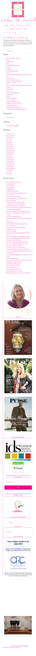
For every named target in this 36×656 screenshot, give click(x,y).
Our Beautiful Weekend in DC (14, 273)
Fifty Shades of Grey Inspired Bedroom (16, 231)
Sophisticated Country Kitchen (14, 107)
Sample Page (10, 98)
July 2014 (9, 175)
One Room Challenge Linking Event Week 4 (17, 247)
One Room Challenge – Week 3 (14, 249)
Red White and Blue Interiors (14, 267)
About (8, 63)
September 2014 (11, 172)
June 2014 (9, 177)
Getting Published (11, 187)
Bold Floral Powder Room (13, 69)
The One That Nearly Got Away (14, 185)
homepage (18, 45)
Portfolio (9, 91)
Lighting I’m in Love (12, 233)
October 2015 (10, 157)
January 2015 (10, 164)
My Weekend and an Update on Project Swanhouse (19, 276)
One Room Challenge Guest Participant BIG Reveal (19, 211)
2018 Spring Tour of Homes (13, 62)
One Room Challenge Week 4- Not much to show (18, 214)
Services (9, 100)
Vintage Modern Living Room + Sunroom (17, 112)
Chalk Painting (10, 193)
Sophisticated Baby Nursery (13, 105)
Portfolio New (10, 92)
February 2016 (10, 150)
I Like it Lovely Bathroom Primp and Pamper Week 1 (19, 78)
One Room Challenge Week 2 (14, 220)
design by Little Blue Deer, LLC (12, 651)
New (8, 87)
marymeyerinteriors (11, 129)
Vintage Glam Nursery (12, 109)
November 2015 (10, 155)
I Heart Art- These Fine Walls (13, 243)
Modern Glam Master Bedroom (14, 85)
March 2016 (10, 148)
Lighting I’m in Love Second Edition (15, 207)
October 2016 (10, 141)
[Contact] (18, 637)
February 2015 (10, 163)
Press (8, 94)
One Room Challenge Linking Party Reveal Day (18, 242)
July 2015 (9, 159)
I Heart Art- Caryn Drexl (12, 195)
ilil (7, 80)
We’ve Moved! (10, 189)
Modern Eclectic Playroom (13, 83)
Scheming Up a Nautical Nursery (14, 265)
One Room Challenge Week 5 (14, 213)
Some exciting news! (12, 103)
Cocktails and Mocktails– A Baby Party (16, 209)
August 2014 (10, 173)
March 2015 (10, 161)
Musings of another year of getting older (16, 202)
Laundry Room (10, 82)
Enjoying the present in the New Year (15, 205)
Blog (8, 67)
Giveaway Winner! (11, 229)
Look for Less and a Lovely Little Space (16, 251)
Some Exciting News (12, 101)
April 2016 (9, 146)
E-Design (9, 72)
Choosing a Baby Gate (12, 271)
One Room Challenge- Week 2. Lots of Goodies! (18, 253)
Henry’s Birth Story (11, 204)
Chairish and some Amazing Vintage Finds (17, 227)
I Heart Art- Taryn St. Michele (14, 200)
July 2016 (9, 143)
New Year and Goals (11, 234)
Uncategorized (10, 121)
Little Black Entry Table (12, 262)
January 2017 (10, 137)
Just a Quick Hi (10, 191)
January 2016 (10, 152)
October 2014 (10, 170)
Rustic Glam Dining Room (13, 96)
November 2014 (10, 168)
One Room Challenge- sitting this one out (17, 196)
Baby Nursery (10, 65)
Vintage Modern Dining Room (14, 111)
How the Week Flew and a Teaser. (14, 274)
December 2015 (10, 154)
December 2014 (10, 166)
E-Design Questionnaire (12, 74)
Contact (9, 71)
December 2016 (10, 139)
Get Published (10, 198)
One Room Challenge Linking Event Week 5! (17, 245)
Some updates (10, 225)
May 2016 (9, 144)
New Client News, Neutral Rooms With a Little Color (19, 263)
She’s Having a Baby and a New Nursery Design (18, 240)
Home (8, 76)
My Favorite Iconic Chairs (13, 269)
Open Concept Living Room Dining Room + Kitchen (19, 89)
